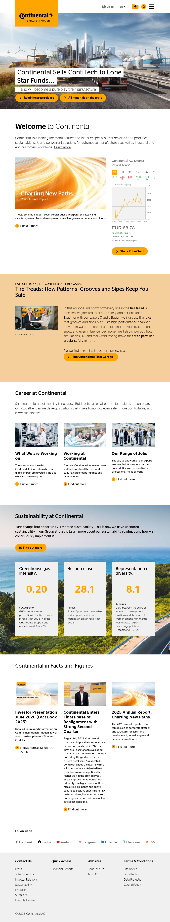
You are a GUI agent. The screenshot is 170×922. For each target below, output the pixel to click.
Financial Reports (62, 869)
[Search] (144, 6)
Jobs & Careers (24, 874)
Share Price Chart (132, 251)
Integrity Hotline (25, 900)
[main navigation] (152, 7)
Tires (91, 874)
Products (20, 889)
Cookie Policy (132, 884)
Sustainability (23, 884)
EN (121, 6)
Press (18, 869)
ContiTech (94, 869)
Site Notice (130, 869)
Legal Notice (131, 874)
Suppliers (21, 894)
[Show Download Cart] (134, 6)
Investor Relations (26, 879)
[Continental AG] (36, 13)
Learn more (62, 147)
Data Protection (133, 879)
